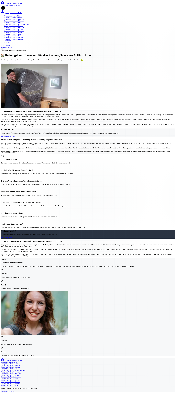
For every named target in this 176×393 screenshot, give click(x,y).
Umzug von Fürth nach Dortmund (14, 31)
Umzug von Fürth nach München (14, 21)
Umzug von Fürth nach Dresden (13, 39)
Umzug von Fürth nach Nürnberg (14, 37)
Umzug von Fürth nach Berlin (13, 17)
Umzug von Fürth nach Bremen (13, 34)
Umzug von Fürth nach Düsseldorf (14, 27)
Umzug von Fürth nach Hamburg (14, 19)
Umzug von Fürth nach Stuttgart (13, 26)
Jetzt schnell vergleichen (8, 136)
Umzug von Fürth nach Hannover (14, 36)
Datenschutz (8, 42)
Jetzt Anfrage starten (6, 237)
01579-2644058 (5, 5)
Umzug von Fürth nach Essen (13, 32)
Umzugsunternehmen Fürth (12, 16)
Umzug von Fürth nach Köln (12, 22)
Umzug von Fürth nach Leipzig (13, 29)
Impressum (7, 40)
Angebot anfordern (15, 5)
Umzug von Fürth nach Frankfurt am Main (16, 24)
